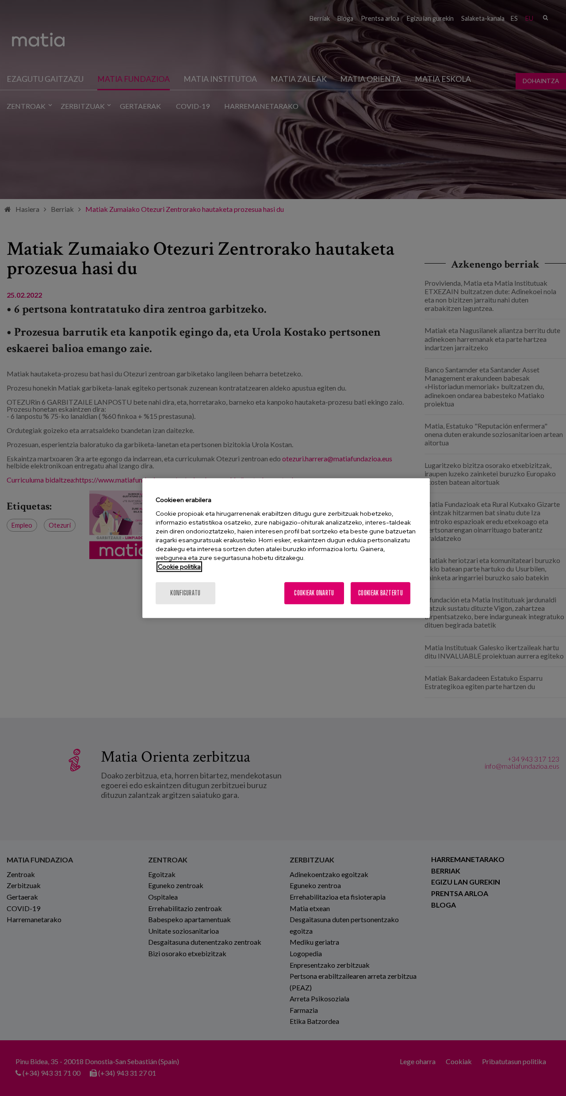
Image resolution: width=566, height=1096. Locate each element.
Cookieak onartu (314, 593)
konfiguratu (185, 593)
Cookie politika (179, 567)
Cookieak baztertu (380, 593)
